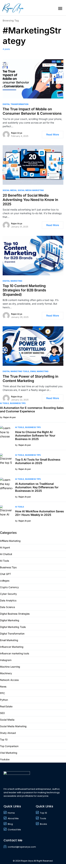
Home (11, 813)
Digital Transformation (15, 104)
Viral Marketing (8, 752)
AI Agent (5, 547)
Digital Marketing (12, 281)
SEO (2, 713)
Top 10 (4, 739)
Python (4, 699)
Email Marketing (39, 371)
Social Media (10, 190)
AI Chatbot (6, 554)
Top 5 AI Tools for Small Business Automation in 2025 (37, 461)
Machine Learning (10, 666)
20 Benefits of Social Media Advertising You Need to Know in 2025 (30, 199)
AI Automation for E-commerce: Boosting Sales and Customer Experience (32, 409)
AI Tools (4, 403)
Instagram (5, 660)
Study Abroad (8, 732)
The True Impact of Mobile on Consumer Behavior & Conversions (32, 111)
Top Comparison (9, 746)
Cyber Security (8, 593)
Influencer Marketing (11, 646)
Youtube (5, 759)
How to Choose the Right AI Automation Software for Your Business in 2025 (35, 435)
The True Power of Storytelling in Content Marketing (30, 378)
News (3, 686)
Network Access (9, 679)
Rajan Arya (16, 133)
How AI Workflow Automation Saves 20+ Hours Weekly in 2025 (39, 513)
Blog (10, 824)
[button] (60, 8)
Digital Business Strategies (15, 613)
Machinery (6, 673)
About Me (13, 818)
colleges (4, 580)
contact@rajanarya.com (22, 846)
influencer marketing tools (14, 653)
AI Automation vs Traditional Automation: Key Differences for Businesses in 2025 (36, 487)
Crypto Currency (9, 587)
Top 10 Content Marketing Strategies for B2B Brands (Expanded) (24, 290)
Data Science (7, 607)
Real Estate (6, 706)
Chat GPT (5, 573)
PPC (2, 693)
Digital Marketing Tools (16, 371)
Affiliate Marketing (10, 540)
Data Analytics (8, 600)
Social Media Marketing (31, 190)
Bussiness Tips (18, 403)
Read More (52, 134)
